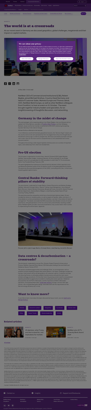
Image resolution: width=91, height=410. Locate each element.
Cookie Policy (22, 54)
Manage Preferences (43, 58)
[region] (46, 51)
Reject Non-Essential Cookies (63, 58)
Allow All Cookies (26, 58)
